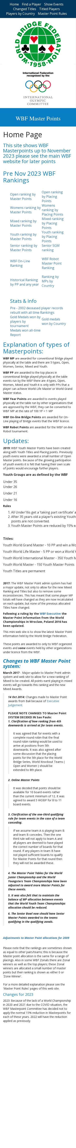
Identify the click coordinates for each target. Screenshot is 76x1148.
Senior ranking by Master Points (23, 247)
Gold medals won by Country (54, 321)
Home (14, 4)
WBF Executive (50, 613)
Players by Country (20, 13)
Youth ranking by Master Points (23, 236)
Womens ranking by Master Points (25, 209)
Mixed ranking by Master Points (23, 223)
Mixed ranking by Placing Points (53, 223)
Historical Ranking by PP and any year (24, 282)
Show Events (53, 4)
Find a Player (31, 4)
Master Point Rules (52, 13)
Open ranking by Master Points (23, 196)
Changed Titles (24, 9)
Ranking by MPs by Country (50, 281)
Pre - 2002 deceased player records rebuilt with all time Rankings (36, 310)
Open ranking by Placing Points (52, 196)
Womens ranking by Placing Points (52, 210)
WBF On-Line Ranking (20, 263)
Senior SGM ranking (51, 247)
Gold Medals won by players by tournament (25, 321)
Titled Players (49, 9)
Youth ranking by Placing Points (53, 236)
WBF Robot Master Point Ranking (52, 263)
